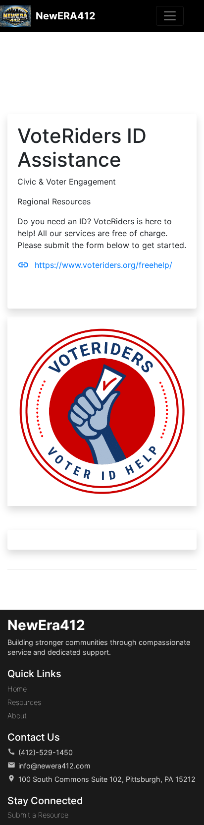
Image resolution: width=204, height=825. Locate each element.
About (17, 715)
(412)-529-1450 (45, 752)
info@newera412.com (54, 766)
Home (17, 689)
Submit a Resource (37, 815)
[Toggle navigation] (170, 16)
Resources (24, 702)
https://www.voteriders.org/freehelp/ (94, 265)
